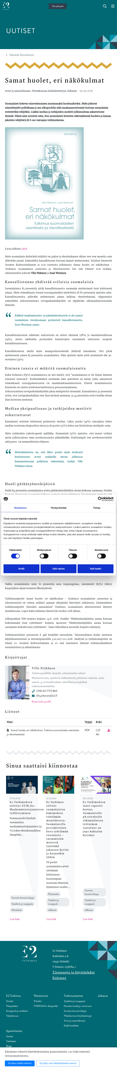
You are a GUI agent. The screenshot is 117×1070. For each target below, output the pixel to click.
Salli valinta (58, 568)
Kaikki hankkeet (71, 1025)
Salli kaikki (95, 568)
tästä (24, 248)
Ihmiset (9, 1001)
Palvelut (37, 1001)
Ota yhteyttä (57, 6)
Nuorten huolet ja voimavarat (78, 1006)
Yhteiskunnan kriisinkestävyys (78, 1016)
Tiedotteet (11, 1041)
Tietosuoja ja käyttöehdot (74, 972)
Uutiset (9, 1036)
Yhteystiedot (12, 1006)
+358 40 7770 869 (46, 691)
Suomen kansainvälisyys (75, 1011)
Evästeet (59, 978)
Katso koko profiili (41, 702)
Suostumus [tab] (20, 507)
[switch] (44, 556)
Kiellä (21, 568)
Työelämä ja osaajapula (74, 1001)
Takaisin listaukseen (21, 55)
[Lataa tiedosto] (108, 730)
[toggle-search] (105, 6)
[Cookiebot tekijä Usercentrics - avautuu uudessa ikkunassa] (100, 499)
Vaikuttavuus (12, 1016)
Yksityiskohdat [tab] (58, 507)
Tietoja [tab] (96, 507)
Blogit (9, 1046)
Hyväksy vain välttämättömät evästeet (58, 1063)
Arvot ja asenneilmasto (74, 1020)
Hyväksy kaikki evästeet (19, 1063)
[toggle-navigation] (113, 6)
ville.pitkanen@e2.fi (46, 696)
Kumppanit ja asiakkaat (17, 1011)
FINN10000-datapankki (46, 1006)
